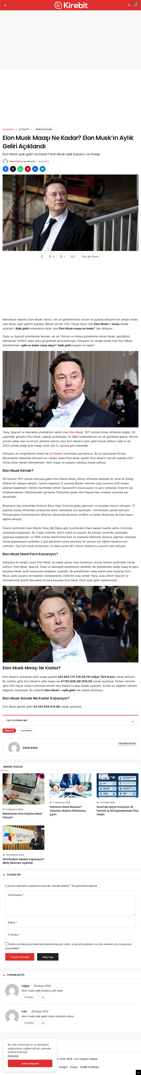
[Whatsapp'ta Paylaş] (20, 169)
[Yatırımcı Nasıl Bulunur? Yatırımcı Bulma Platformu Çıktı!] (70, 785)
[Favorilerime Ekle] (43, 997)
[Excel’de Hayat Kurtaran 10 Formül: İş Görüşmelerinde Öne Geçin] (117, 785)
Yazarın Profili (127, 743)
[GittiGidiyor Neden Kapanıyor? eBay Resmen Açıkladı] (23, 837)
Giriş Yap (47, 957)
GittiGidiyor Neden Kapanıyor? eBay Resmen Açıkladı (23, 861)
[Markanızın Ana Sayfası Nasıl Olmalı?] (23, 788)
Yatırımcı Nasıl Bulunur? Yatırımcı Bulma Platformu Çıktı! (68, 810)
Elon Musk (76, 432)
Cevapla (29, 997)
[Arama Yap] (129, 5)
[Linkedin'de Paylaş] (35, 169)
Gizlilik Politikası (89, 1067)
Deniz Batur (16, 161)
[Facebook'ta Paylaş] (6, 169)
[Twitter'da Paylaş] (13, 169)
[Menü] (5, 5)
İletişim (63, 1067)
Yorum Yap (14, 874)
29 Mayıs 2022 (42, 986)
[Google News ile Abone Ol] (90, 257)
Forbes (58, 453)
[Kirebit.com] (70, 5)
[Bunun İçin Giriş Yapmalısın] (42, 257)
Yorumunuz (16, 895)
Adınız (12, 922)
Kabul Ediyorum (30, 1063)
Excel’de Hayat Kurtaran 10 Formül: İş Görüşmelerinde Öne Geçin (117, 810)
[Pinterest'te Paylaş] (28, 169)
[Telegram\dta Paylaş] (43, 169)
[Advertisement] (70, 39)
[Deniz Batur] (15, 747)
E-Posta (14, 934)
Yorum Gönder (19, 957)
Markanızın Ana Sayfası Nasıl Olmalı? (22, 815)
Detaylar (13, 1056)
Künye (74, 1067)
